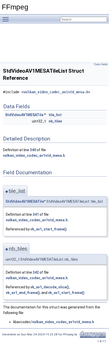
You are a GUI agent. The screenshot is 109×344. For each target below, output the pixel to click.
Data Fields (101, 64)
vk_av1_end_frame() (23, 293)
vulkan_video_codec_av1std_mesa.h (55, 92)
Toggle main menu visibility (6, 19)
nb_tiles (55, 121)
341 (36, 214)
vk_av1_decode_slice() (49, 287)
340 (33, 150)
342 (36, 272)
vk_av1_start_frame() (48, 229)
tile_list (55, 115)
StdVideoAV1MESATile (24, 115)
